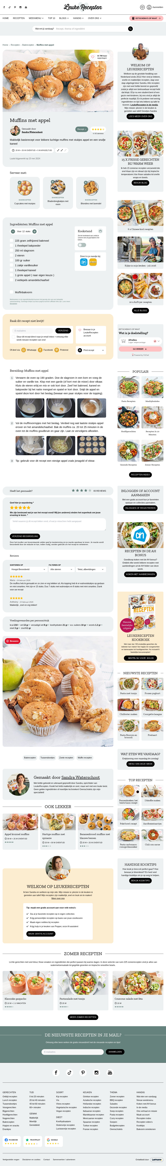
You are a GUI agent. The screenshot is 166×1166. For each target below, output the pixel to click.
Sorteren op (16, 565)
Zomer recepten (117, 1096)
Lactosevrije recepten (66, 1129)
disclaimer (13, 304)
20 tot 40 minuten (37, 1100)
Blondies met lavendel (91, 203)
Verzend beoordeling (25, 536)
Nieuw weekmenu (145, 1100)
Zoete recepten (66, 758)
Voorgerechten (9, 1107)
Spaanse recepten (91, 1122)
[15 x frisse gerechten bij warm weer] (140, 143)
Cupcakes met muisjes (24, 203)
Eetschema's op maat (146, 18)
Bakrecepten (28, 45)
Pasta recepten (117, 1115)
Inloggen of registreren (140, 508)
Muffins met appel (45, 45)
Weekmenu (35, 18)
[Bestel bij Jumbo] (93, 262)
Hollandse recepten (92, 1104)
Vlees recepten (63, 1104)
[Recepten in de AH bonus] (140, 535)
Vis (57, 1100)
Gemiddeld (34, 1125)
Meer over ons (58, 898)
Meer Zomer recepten (83, 1017)
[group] (140, 341)
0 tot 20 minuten (36, 1096)
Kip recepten (62, 1096)
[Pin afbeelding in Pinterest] (12, 641)
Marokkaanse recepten (93, 1115)
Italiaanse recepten (92, 1111)
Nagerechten (9, 1118)
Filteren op (55, 565)
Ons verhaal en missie (147, 1111)
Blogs (62, 18)
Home (6, 18)
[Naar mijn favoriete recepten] (142, 7)
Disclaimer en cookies (31, 1159)
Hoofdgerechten (10, 1115)
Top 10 (51, 18)
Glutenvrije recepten (65, 1125)
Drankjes (7, 1129)
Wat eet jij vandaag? (44, 29)
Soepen (113, 1122)
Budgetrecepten (117, 1126)
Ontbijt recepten (10, 1096)
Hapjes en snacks (11, 1126)
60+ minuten (35, 1107)
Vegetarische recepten (66, 1107)
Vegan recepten (63, 1111)
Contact (46, 1159)
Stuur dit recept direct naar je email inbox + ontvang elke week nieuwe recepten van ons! (42, 338)
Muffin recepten (85, 758)
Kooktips (141, 1126)
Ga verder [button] (138, 349)
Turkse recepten (90, 1126)
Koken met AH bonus (146, 1104)
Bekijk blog (140, 183)
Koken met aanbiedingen (140, 574)
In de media (142, 1107)
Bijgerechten (8, 1111)
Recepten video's (145, 1122)
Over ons (93, 18)
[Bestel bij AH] (83, 262)
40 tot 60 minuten (37, 1104)
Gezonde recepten (118, 1107)
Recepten (19, 18)
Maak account (143, 1115)
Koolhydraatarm (63, 1121)
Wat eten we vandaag (146, 1096)
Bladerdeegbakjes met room (58, 202)
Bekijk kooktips (140, 881)
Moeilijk (33, 1121)
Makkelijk (33, 1118)
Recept (82, 129)
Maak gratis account (40, 934)
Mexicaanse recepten (93, 1118)
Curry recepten (116, 1118)
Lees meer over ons (140, 116)
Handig (77, 18)
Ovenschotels (116, 1129)
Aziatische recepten (92, 1100)
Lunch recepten (10, 1100)
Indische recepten (91, 1107)
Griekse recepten (91, 1096)
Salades (113, 1104)
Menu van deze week (141, 764)
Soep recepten (116, 1111)
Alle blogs (140, 310)
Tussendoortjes (47, 758)
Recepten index (140, 475)
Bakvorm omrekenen (146, 1129)
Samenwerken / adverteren (64, 1159)
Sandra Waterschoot (32, 132)
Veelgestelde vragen (11, 1159)
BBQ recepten (116, 1100)
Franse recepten (90, 1129)
